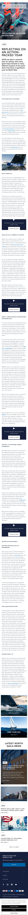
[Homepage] (4, 6)
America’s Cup (5, 112)
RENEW (3, 414)
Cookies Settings (14, 913)
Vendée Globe (14, 147)
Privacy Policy (15, 896)
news (4, 44)
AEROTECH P (22, 500)
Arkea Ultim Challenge (9, 128)
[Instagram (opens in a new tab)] (7, 884)
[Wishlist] (18, 6)
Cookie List (5, 894)
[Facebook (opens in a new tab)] (3, 884)
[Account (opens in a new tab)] (15, 6)
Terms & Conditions (12, 894)
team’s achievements (13, 683)
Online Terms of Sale (20, 894)
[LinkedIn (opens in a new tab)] (12, 884)
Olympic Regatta (11, 130)
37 (21, 110)
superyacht (17, 555)
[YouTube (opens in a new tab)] (16, 884)
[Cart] (21, 6)
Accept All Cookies (14, 906)
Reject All (14, 909)
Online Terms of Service (7, 896)
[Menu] (24, 6)
